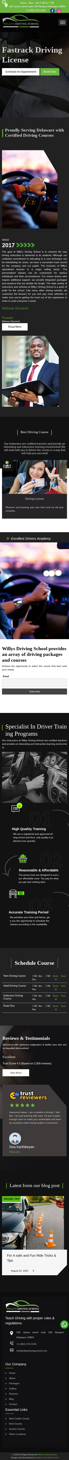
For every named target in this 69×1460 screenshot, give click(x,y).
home (12, 1373)
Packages (14, 1383)
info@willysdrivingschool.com (31, 1350)
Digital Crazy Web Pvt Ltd (46, 1457)
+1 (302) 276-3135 (36, 10)
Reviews (13, 1393)
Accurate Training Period (28, 912)
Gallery (13, 1388)
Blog (11, 1399)
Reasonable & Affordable (38, 870)
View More (15, 1072)
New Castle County (19, 1418)
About (12, 1378)
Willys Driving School (47, 1454)
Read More (14, 326)
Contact (13, 1404)
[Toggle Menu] (62, 22)
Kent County (15, 1423)
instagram (58, 9)
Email (6, 676)
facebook (52, 9)
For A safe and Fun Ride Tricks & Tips (31, 1258)
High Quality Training (29, 829)
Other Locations (17, 1434)
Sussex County (17, 1429)
